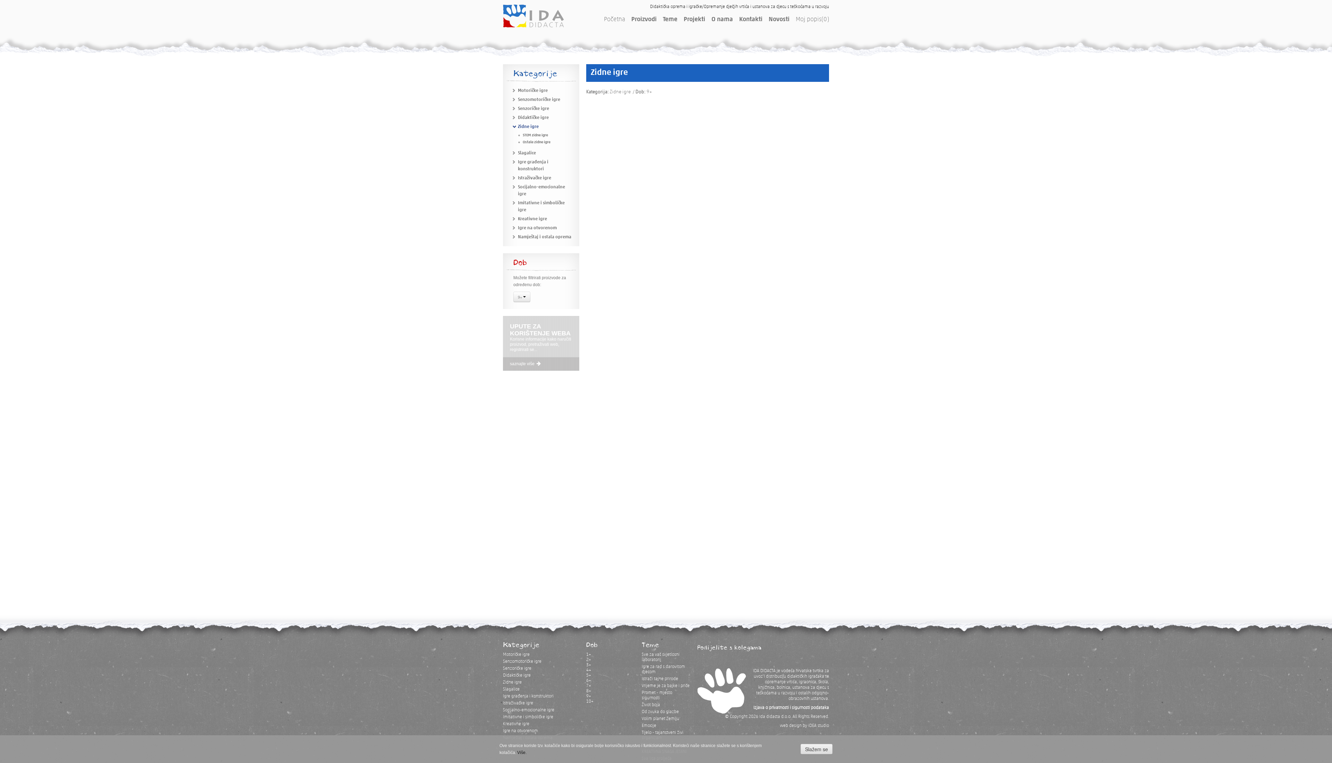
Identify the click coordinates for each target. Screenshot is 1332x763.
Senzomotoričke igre (539, 99)
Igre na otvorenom (537, 228)
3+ (588, 665)
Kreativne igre (532, 219)
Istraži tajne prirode (660, 679)
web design (791, 725)
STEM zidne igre (535, 135)
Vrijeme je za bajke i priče (666, 686)
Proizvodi (644, 20)
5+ (588, 675)
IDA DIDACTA (533, 16)
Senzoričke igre (533, 108)
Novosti (779, 20)
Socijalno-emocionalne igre (528, 710)
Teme (670, 20)
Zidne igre (528, 127)
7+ (588, 686)
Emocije (649, 725)
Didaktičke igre (533, 117)
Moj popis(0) (812, 20)
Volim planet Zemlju (660, 719)
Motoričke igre (533, 90)
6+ (588, 680)
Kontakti (750, 20)
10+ (590, 701)
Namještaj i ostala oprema (544, 237)
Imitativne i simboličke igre (528, 717)
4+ (588, 670)
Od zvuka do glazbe (660, 712)
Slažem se (816, 749)
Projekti (694, 20)
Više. (522, 752)
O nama (722, 20)
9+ (520, 297)
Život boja (651, 705)
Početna (614, 20)
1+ (588, 654)
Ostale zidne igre (536, 142)
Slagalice (527, 153)
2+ (588, 660)
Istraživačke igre (534, 178)
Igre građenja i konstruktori (528, 696)
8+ (588, 691)
